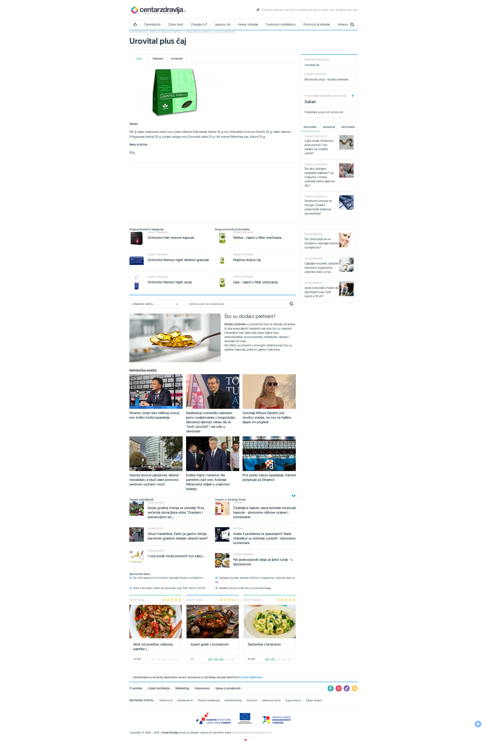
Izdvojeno (310, 127)
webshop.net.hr (271, 700)
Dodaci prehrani (225, 31)
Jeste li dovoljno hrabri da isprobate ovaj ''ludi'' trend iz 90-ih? (169, 588)
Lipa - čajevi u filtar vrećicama (255, 282)
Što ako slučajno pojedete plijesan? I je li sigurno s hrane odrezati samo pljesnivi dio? (320, 177)
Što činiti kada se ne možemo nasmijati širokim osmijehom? (168, 578)
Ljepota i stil (222, 24)
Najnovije (329, 127)
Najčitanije (348, 127)
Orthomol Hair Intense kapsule (171, 237)
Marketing (182, 688)
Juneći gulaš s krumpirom (209, 644)
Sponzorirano (314, 234)
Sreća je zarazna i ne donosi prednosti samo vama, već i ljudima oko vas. (310, 10)
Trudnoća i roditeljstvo (281, 24)
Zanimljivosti (152, 24)
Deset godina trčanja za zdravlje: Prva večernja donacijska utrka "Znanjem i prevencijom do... (176, 512)
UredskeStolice (233, 700)
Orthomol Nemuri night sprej (170, 282)
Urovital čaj (312, 65)
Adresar (343, 24)
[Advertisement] (212, 193)
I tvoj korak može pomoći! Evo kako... (176, 556)
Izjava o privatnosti (228, 688)
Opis (139, 58)
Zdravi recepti (314, 700)
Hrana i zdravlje (248, 24)
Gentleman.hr (185, 700)
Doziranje (177, 58)
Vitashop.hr (166, 700)
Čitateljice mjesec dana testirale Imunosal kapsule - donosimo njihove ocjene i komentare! (264, 512)
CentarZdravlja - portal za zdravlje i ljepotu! (155, 31)
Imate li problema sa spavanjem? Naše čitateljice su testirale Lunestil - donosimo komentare (264, 538)
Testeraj (238, 502)
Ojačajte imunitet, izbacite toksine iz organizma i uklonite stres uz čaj (321, 267)
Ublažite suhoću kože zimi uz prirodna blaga (245, 588)
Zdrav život (175, 24)
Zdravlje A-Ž (199, 24)
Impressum (202, 688)
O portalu (135, 688)
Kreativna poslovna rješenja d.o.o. (252, 732)
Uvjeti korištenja (159, 688)
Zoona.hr (252, 700)
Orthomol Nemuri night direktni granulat (178, 260)
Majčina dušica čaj (247, 260)
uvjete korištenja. (251, 677)
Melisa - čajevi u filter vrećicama (257, 237)
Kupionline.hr (293, 700)
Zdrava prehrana (243, 554)
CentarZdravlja (157, 10)
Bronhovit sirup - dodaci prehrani (326, 79)
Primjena (158, 58)
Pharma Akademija (209, 700)
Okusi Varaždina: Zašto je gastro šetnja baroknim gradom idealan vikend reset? (178, 536)
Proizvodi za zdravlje (316, 24)
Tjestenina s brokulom (264, 644)
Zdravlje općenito (316, 136)
